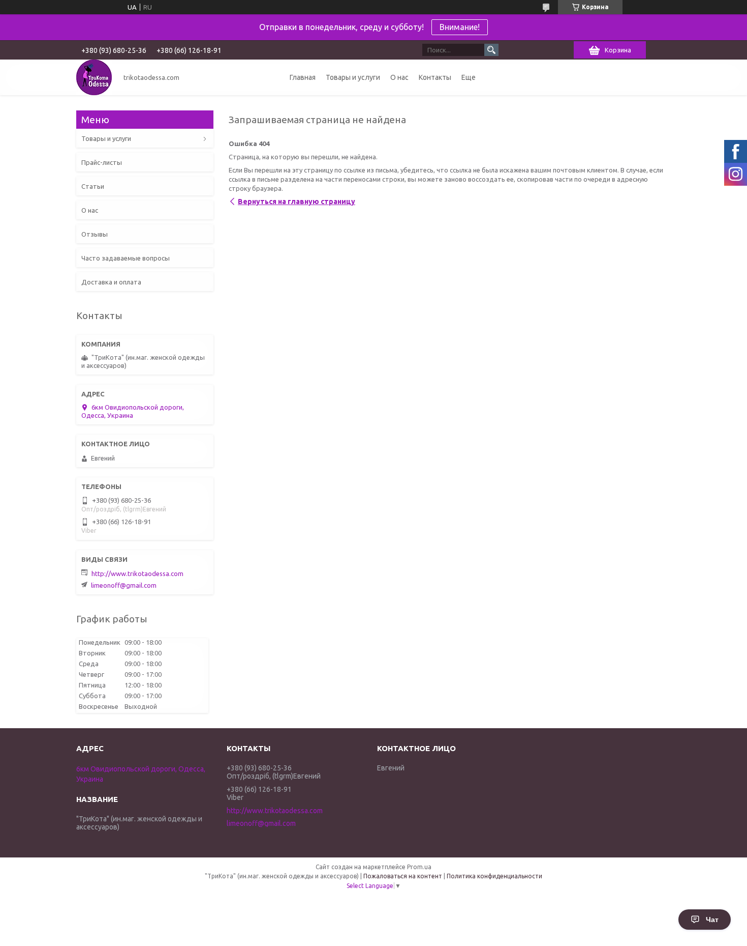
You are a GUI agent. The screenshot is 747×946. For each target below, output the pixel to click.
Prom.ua (419, 867)
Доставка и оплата (111, 281)
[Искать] (491, 50)
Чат (712, 919)
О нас (399, 77)
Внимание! (460, 27)
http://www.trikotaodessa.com (137, 573)
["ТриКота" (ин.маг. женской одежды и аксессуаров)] (94, 77)
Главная (303, 77)
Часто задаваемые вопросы (125, 258)
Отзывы (94, 234)
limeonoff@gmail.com (124, 585)
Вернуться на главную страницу (296, 201)
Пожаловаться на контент (402, 876)
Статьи (92, 186)
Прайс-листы (101, 162)
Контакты (435, 77)
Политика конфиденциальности (494, 876)
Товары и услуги (353, 77)
